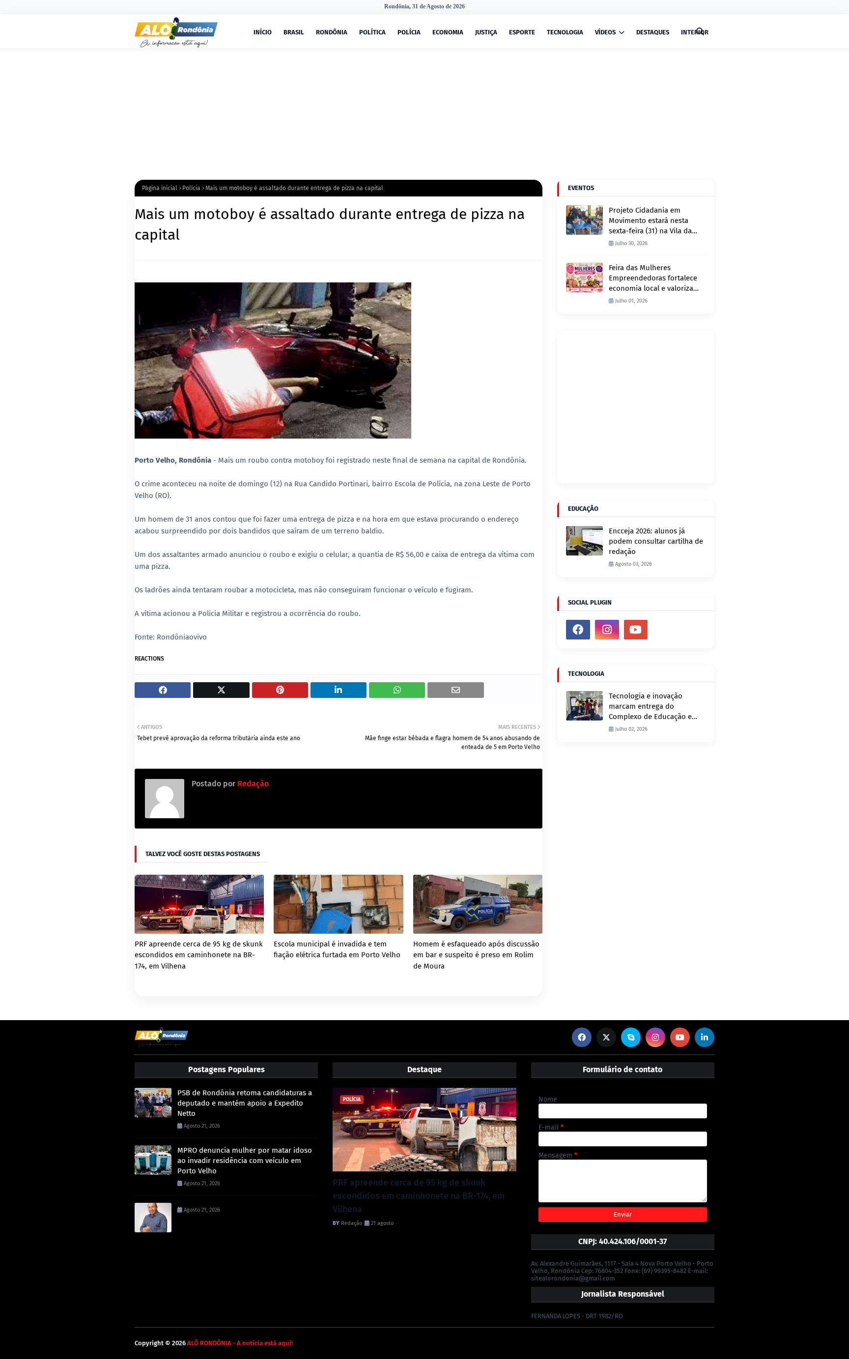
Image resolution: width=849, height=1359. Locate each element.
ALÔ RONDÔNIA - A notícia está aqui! (240, 1343)
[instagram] (607, 629)
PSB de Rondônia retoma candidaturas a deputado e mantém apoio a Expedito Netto (244, 1103)
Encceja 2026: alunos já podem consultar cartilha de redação (656, 541)
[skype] (631, 1037)
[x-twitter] (606, 1037)
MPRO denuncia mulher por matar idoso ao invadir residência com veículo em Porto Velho (244, 1160)
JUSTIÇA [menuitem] (486, 32)
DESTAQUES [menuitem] (652, 32)
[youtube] (636, 629)
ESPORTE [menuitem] (522, 32)
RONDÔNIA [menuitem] (331, 32)
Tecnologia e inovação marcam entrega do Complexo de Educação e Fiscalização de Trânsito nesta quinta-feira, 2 (650, 707)
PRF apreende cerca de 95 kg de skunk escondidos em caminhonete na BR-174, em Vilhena (199, 955)
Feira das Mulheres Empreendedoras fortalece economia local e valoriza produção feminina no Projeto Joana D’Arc (653, 278)
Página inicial (159, 188)
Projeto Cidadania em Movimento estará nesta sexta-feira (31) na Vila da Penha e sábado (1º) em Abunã (650, 221)
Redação (252, 783)
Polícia (191, 188)
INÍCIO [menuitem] (263, 32)
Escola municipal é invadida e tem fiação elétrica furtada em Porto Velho (337, 950)
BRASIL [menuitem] (293, 32)
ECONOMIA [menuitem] (447, 32)
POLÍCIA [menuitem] (409, 32)
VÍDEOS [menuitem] (605, 32)
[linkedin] (704, 1037)
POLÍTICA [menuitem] (372, 32)
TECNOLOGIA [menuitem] (565, 32)
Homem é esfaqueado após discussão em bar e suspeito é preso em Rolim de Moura (476, 955)
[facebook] (578, 629)
